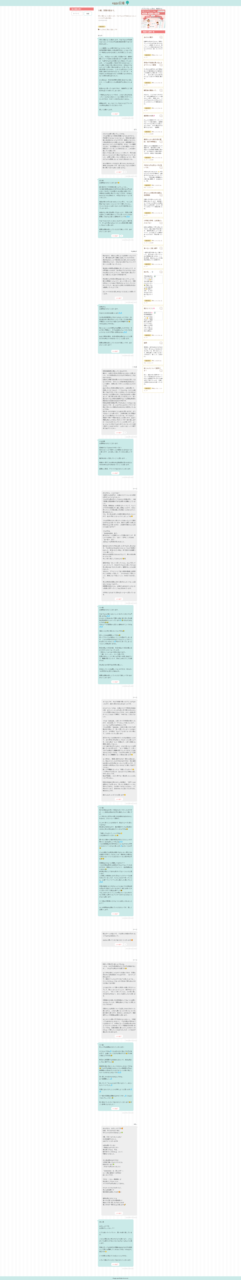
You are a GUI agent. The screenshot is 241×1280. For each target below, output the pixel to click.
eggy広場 (118, 3)
